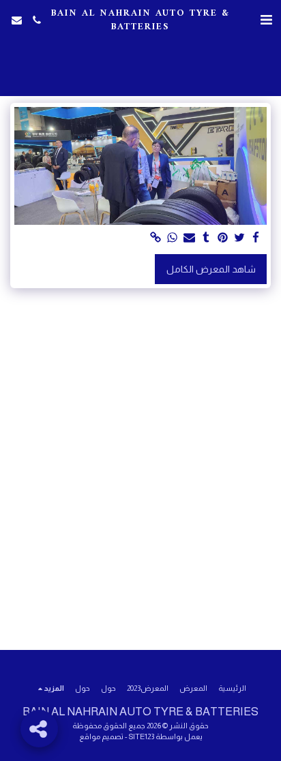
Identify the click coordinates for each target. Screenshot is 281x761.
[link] (156, 238)
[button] (266, 19)
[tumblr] (206, 238)
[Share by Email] (189, 238)
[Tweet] (239, 238)
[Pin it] (223, 238)
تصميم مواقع (101, 736)
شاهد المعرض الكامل (211, 269)
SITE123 (141, 736)
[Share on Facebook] (256, 238)
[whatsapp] (172, 238)
